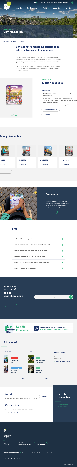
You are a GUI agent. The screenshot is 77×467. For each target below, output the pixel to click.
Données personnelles (55, 452)
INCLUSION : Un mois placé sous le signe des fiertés (57, 98)
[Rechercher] (71, 297)
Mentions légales (46, 452)
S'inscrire (44, 396)
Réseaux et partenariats (31, 452)
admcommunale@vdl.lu (26, 444)
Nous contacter (41, 444)
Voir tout (23, 378)
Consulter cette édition (51, 109)
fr (35, 2)
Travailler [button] (56, 8)
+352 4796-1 (23, 442)
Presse (23, 452)
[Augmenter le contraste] (30, 3)
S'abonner (47, 114)
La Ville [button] (18, 8)
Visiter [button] (69, 8)
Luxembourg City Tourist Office (11, 452)
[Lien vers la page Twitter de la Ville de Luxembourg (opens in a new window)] (9, 413)
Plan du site (39, 452)
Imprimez (22, 41)
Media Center (54, 2)
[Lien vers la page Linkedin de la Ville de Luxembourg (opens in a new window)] (18, 413)
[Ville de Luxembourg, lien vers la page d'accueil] (7, 9)
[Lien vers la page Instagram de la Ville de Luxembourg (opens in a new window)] (12, 413)
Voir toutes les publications (63, 361)
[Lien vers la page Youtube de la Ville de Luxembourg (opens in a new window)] (15, 413)
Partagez (14, 41)
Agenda (48, 2)
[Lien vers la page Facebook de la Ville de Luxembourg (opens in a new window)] (6, 413)
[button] (72, 3)
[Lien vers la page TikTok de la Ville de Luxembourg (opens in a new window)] (21, 413)
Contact (60, 2)
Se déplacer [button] (32, 8)
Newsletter (65, 2)
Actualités (43, 2)
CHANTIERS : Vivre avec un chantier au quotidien (56, 105)
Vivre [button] (44, 8)
